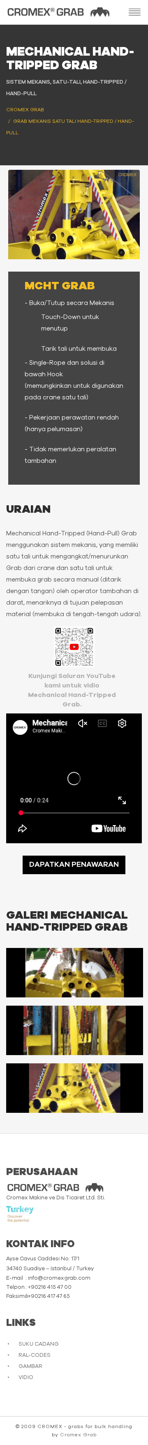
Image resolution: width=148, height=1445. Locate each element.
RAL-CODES (34, 1355)
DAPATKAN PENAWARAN (74, 864)
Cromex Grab (78, 1434)
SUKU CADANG (38, 1344)
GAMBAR (30, 1366)
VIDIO (25, 1377)
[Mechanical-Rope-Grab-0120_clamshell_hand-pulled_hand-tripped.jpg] (74, 1030)
